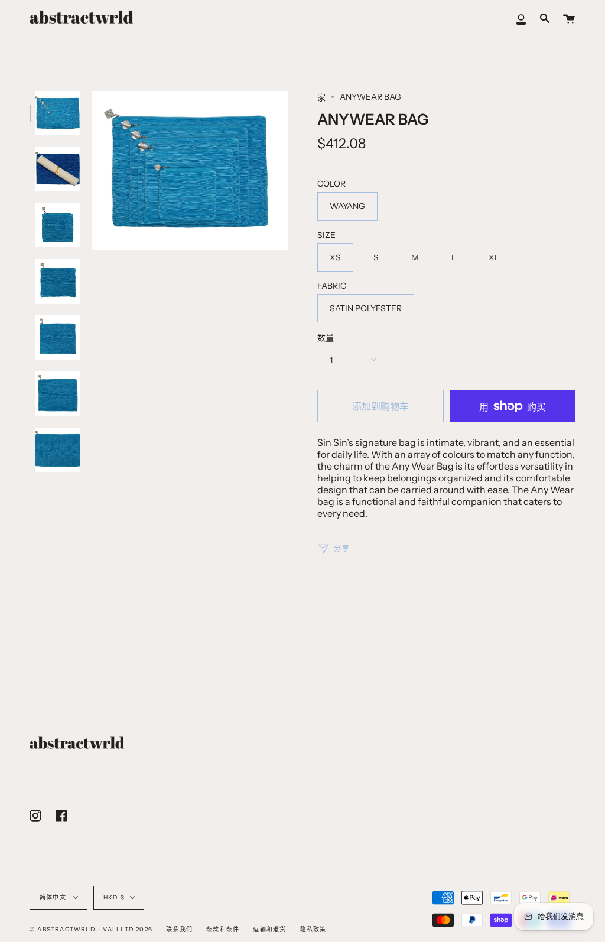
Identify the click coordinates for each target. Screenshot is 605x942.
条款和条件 (222, 929)
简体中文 (54, 897)
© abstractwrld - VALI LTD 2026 (91, 929)
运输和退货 (269, 929)
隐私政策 (313, 929)
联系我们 (179, 929)
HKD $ (114, 897)
